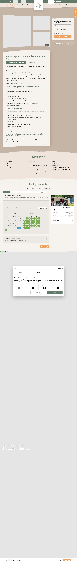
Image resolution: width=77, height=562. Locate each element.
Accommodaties (21, 5)
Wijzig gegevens (43, 208)
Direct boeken (67, 560)
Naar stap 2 (44, 247)
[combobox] (10, 1)
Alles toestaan (54, 292)
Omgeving (61, 5)
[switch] (32, 288)
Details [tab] (38, 272)
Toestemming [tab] (21, 272)
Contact (68, 5)
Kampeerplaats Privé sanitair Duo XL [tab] (16, 62)
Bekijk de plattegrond (63, 43)
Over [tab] (55, 272)
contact (35, 138)
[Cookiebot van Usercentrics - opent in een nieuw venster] (58, 268)
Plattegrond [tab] (32, 62)
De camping (30, 5)
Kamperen (12, 5)
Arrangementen (53, 5)
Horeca (45, 5)
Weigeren (38, 292)
